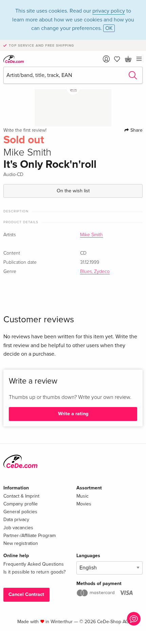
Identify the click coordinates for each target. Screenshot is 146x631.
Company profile (20, 504)
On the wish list (73, 191)
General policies (20, 512)
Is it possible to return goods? (34, 572)
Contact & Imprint (21, 496)
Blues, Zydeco (95, 271)
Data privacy (16, 519)
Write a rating (73, 414)
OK (109, 28)
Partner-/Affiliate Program (29, 535)
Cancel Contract (26, 594)
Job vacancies (18, 528)
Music (82, 496)
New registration (20, 543)
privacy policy (108, 10)
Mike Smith (91, 234)
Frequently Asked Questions (33, 564)
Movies (83, 504)
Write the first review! (25, 130)
